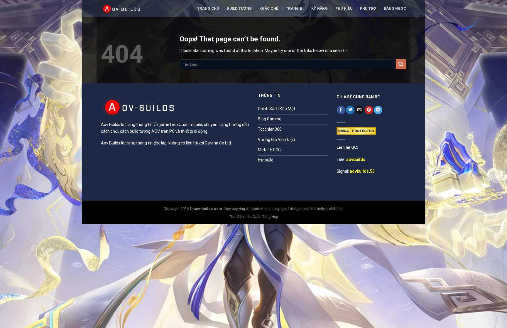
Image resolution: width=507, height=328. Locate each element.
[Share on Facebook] (341, 110)
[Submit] (401, 64)
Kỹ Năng (319, 8)
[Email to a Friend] (359, 110)
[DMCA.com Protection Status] (356, 130)
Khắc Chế (268, 8)
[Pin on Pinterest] (369, 110)
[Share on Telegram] (378, 110)
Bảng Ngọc (395, 8)
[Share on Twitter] (350, 110)
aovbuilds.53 (362, 171)
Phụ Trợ (368, 8)
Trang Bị (295, 8)
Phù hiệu (343, 8)
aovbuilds (355, 159)
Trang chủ (208, 8)
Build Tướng (239, 8)
